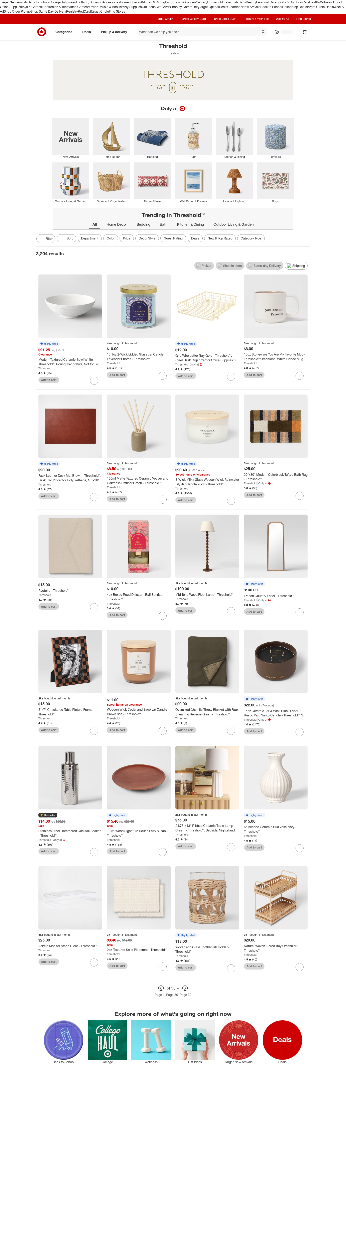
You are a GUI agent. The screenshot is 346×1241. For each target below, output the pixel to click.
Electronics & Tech (55, 7)
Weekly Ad (282, 18)
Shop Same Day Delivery (48, 11)
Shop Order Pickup (17, 11)
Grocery (201, 2)
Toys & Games (31, 7)
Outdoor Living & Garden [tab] (233, 224)
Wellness (325, 2)
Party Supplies (131, 7)
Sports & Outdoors (290, 2)
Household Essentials (222, 2)
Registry (72, 11)
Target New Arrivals (14, 2)
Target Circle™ (165, 18)
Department (89, 238)
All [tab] (95, 224)
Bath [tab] (163, 224)
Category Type (251, 238)
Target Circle (100, 11)
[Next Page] (306, 239)
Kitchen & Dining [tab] (190, 224)
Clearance (234, 7)
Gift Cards (163, 7)
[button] (49, 344)
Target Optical (209, 7)
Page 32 (185, 995)
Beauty (251, 2)
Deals (223, 7)
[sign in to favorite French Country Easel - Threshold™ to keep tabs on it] (300, 612)
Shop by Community (184, 7)
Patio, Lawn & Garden (180, 2)
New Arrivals (251, 7)
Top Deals (300, 7)
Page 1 (160, 995)
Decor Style (147, 238)
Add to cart (48, 380)
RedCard (84, 11)
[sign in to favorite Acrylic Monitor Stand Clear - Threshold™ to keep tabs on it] (94, 963)
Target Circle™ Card (193, 18)
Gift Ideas (149, 7)
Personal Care (266, 2)
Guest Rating (173, 238)
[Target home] (41, 32)
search (263, 32)
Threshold (44, 368)
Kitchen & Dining (153, 2)
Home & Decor (130, 2)
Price (126, 238)
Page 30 (172, 995)
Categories (63, 32)
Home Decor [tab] (117, 224)
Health (314, 2)
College (55, 2)
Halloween (68, 2)
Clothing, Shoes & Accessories (98, 2)
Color (111, 238)
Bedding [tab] (143, 224)
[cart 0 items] (304, 31)
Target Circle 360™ (224, 18)
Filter (49, 239)
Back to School (38, 2)
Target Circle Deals (320, 7)
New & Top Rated (220, 238)
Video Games (78, 7)
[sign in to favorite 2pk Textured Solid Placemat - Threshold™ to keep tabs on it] (163, 967)
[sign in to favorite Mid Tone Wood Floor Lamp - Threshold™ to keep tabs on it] (231, 611)
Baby (242, 2)
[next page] (185, 988)
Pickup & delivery (114, 32)
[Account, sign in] (284, 31)
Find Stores (117, 11)
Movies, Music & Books (104, 7)
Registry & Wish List (256, 18)
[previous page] (161, 988)
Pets (306, 2)
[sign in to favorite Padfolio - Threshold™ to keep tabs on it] (94, 607)
